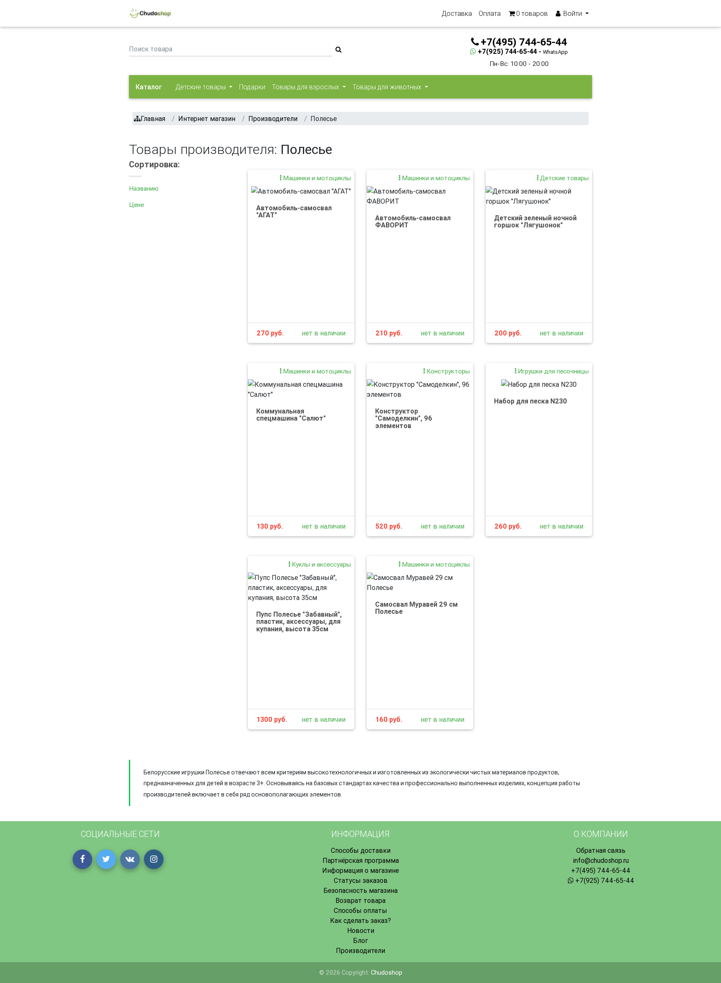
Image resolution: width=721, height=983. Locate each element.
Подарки (252, 87)
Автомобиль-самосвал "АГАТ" (294, 211)
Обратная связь (600, 850)
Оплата (490, 13)
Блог (360, 940)
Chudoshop (386, 972)
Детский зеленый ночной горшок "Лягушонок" (535, 221)
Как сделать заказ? (360, 920)
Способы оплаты (360, 910)
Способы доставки (361, 850)
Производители (360, 950)
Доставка (456, 13)
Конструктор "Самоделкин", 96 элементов (403, 418)
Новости (360, 930)
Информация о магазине (360, 870)
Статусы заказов (361, 880)
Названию (144, 188)
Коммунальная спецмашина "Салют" (291, 415)
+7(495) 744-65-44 (600, 870)
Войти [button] (573, 13)
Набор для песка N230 (530, 401)
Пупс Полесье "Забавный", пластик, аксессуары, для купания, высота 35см (299, 621)
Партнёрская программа (361, 860)
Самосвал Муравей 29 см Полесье (416, 608)
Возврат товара (360, 900)
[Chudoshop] (150, 13)
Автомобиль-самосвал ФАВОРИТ (413, 221)
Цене (136, 205)
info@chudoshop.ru (601, 860)
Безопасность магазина (360, 890)
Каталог (149, 87)
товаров (532, 13)
